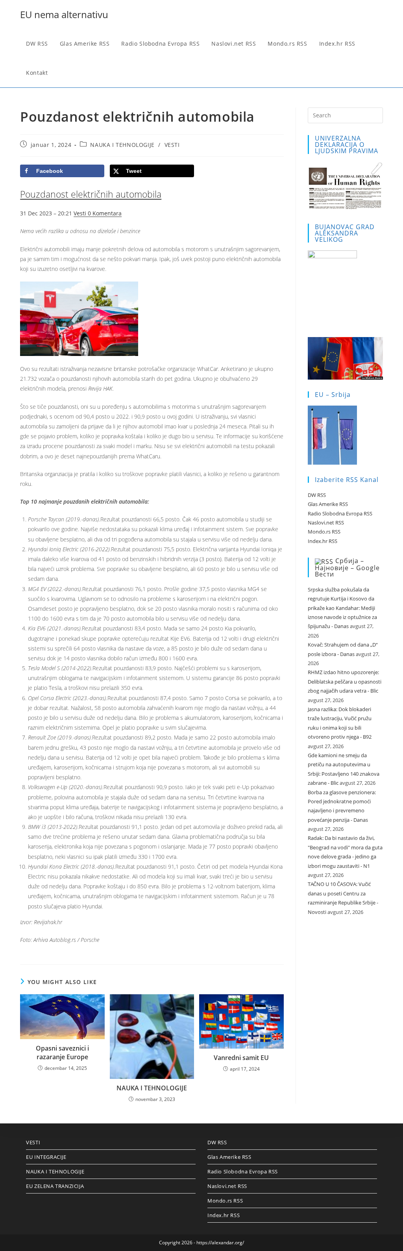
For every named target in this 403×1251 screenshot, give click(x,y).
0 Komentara (105, 213)
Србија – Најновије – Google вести (347, 567)
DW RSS (317, 495)
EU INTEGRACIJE (46, 1156)
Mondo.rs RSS (324, 531)
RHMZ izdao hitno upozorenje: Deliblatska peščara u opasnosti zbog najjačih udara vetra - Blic (344, 681)
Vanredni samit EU (241, 1057)
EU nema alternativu (64, 14)
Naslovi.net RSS (326, 522)
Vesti (81, 213)
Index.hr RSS (322, 541)
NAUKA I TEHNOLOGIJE (122, 144)
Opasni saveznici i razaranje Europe (62, 1052)
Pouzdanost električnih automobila (90, 194)
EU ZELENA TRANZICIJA (55, 1186)
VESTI (172, 144)
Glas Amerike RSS (328, 504)
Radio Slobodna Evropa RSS (340, 513)
